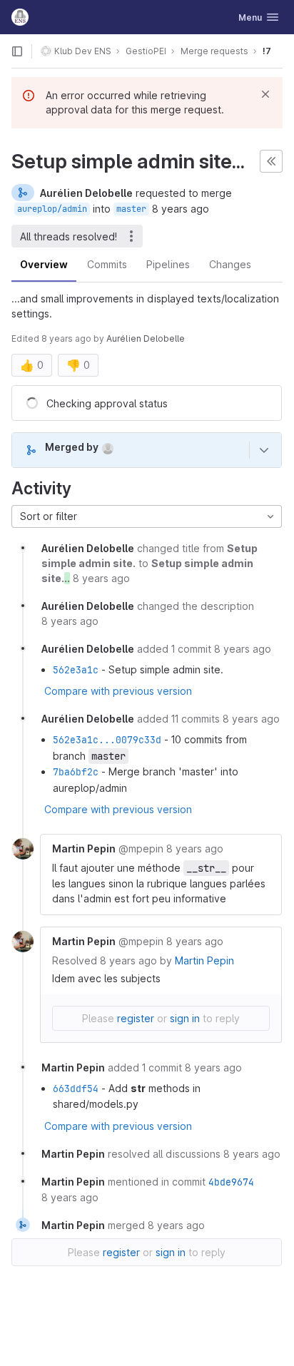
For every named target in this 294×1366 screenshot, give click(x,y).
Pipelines (168, 264)
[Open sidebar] (17, 51)
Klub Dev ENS (82, 51)
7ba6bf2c (75, 771)
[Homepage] (20, 17)
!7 (267, 51)
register (135, 1018)
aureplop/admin (52, 209)
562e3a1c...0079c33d (107, 739)
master (131, 209)
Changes (230, 264)
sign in (185, 1018)
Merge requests (214, 51)
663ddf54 (75, 1088)
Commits (107, 264)
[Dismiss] (265, 94)
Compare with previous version (118, 691)
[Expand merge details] (264, 450)
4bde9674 (231, 1182)
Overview (44, 264)
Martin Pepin (204, 960)
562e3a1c (75, 669)
